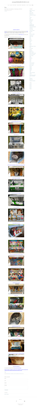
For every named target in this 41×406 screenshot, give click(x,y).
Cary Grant (31, 23)
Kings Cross (31, 40)
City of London (31, 29)
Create (21, 404)
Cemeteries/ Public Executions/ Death (32, 25)
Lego (30, 42)
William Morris (31, 79)
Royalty (30, 60)
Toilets (30, 71)
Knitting (30, 41)
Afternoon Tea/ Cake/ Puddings (32, 11)
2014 (31, 86)
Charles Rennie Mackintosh (33, 26)
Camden (15, 373)
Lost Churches (31, 48)
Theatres (30, 70)
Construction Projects (32, 30)
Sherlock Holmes (31, 65)
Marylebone (31, 50)
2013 (31, 87)
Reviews (30, 59)
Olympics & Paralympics (32, 54)
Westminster (31, 78)
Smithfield (31, 67)
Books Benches (12, 373)
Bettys (30, 18)
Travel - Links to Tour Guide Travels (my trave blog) (33, 75)
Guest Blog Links (31, 35)
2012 (31, 88)
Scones (30, 61)
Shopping (31, 66)
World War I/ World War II (32, 80)
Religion (30, 56)
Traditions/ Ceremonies (32, 72)
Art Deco (31, 17)
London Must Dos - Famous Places (33, 46)
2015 (31, 85)
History (30, 37)
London (23, 373)
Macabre (31, 49)
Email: (5, 380)
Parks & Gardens (31, 55)
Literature (21, 373)
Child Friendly (17, 373)
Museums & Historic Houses (33, 53)
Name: (5, 378)
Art (10, 373)
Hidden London (31, 36)
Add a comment (6, 394)
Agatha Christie (8, 373)
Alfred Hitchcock (31, 13)
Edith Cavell (31, 31)
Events (19, 373)
